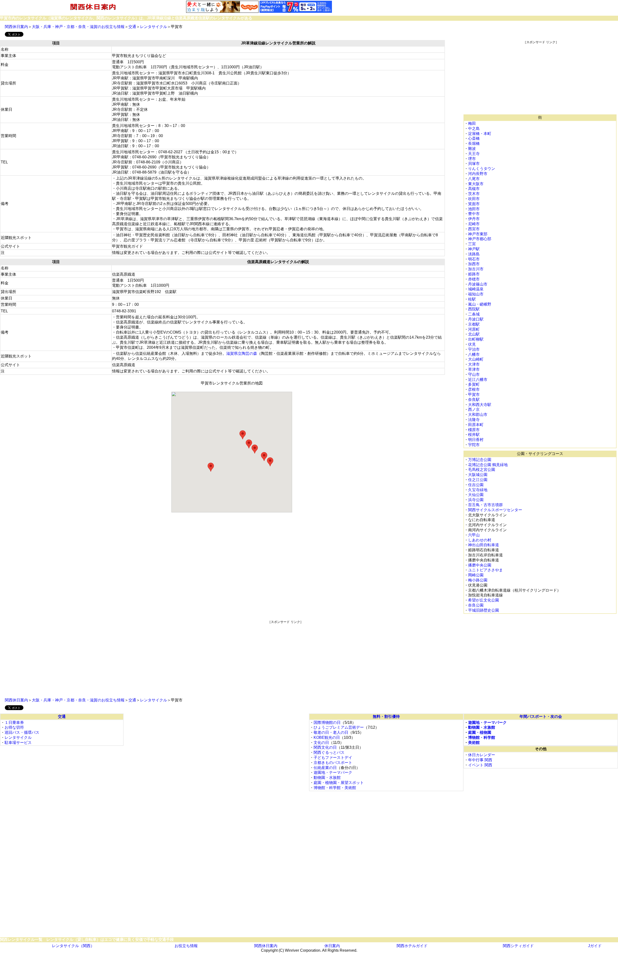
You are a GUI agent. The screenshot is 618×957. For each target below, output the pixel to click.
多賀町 (474, 384)
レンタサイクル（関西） (73, 946)
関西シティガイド (518, 946)
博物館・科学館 (481, 737)
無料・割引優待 (386, 716)
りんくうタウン (481, 169)
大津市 (474, 364)
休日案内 (332, 946)
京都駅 (474, 324)
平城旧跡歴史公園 (483, 610)
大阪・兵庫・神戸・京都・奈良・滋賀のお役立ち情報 (78, 27)
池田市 (474, 209)
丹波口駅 (476, 319)
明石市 (474, 259)
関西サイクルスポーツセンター (495, 510)
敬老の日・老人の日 (331, 732)
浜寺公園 (476, 500)
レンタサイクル (153, 27)
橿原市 (474, 430)
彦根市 (474, 389)
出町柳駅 (476, 339)
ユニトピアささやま (485, 570)
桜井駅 (474, 435)
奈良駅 (474, 400)
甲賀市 (474, 394)
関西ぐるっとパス (329, 752)
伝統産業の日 (325, 768)
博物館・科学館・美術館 (335, 788)
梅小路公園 (477, 580)
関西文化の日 (325, 747)
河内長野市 (477, 174)
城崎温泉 (476, 289)
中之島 (474, 128)
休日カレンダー (481, 755)
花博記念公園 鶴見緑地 (488, 465)
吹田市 (474, 199)
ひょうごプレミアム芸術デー (339, 727)
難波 (472, 149)
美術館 (474, 742)
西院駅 (474, 309)
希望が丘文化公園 (483, 600)
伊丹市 (474, 219)
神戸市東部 (477, 234)
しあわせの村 (479, 540)
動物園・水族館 (327, 777)
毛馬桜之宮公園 (481, 470)
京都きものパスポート (333, 763)
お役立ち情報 (186, 946)
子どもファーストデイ (333, 757)
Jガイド (595, 946)
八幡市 (474, 354)
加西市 (474, 264)
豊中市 (474, 214)
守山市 (474, 374)
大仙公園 (476, 495)
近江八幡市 (477, 379)
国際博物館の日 (327, 722)
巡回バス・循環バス (22, 732)
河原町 (474, 329)
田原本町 (476, 425)
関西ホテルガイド (412, 946)
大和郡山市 (477, 414)
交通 (132, 27)
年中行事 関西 (480, 760)
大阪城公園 (477, 475)
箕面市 (474, 204)
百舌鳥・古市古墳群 (485, 505)
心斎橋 (474, 138)
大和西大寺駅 (479, 405)
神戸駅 (474, 249)
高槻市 (474, 189)
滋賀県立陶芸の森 (241, 353)
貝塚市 (474, 163)
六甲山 (474, 535)
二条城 (474, 314)
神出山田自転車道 (483, 545)
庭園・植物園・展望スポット (339, 783)
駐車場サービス (18, 742)
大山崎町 (476, 359)
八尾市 (474, 179)
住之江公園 (477, 480)
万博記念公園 (479, 460)
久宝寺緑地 (477, 490)
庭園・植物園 (479, 732)
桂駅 (472, 299)
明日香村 (476, 440)
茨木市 (474, 194)
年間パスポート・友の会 (541, 716)
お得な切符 (14, 727)
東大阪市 (476, 184)
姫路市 (474, 274)
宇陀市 (474, 445)
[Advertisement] (541, 78)
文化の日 (321, 742)
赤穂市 (474, 279)
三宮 (472, 244)
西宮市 (474, 229)
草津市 (474, 369)
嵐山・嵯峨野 (479, 304)
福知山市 (476, 294)
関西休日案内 (16, 27)
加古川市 (476, 269)
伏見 (472, 344)
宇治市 (474, 349)
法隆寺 (474, 420)
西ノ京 (474, 409)
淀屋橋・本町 (479, 134)
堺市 (472, 159)
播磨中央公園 (479, 565)
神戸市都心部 (479, 239)
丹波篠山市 (477, 284)
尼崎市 (474, 224)
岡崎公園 (476, 575)
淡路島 (474, 254)
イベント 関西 (480, 765)
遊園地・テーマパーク (333, 772)
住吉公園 (476, 485)
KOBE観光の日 (327, 737)
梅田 (472, 123)
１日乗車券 (14, 722)
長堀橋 (474, 143)
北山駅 (474, 334)
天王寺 (474, 154)
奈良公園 (476, 605)
